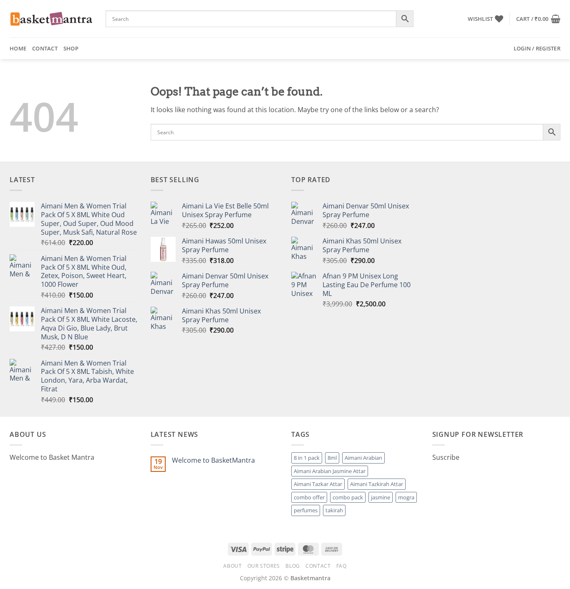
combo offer (309, 497)
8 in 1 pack (307, 457)
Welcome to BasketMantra (213, 460)
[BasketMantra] (51, 19)
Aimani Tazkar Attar (318, 484)
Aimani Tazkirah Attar (376, 484)
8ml (332, 457)
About (232, 565)
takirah (334, 510)
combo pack (348, 497)
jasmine (380, 497)
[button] (538, 19)
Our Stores (263, 565)
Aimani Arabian (363, 457)
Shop (70, 48)
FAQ (341, 565)
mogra (406, 497)
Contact (45, 48)
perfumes (306, 510)
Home (18, 48)
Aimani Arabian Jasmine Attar (330, 471)
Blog (292, 565)
